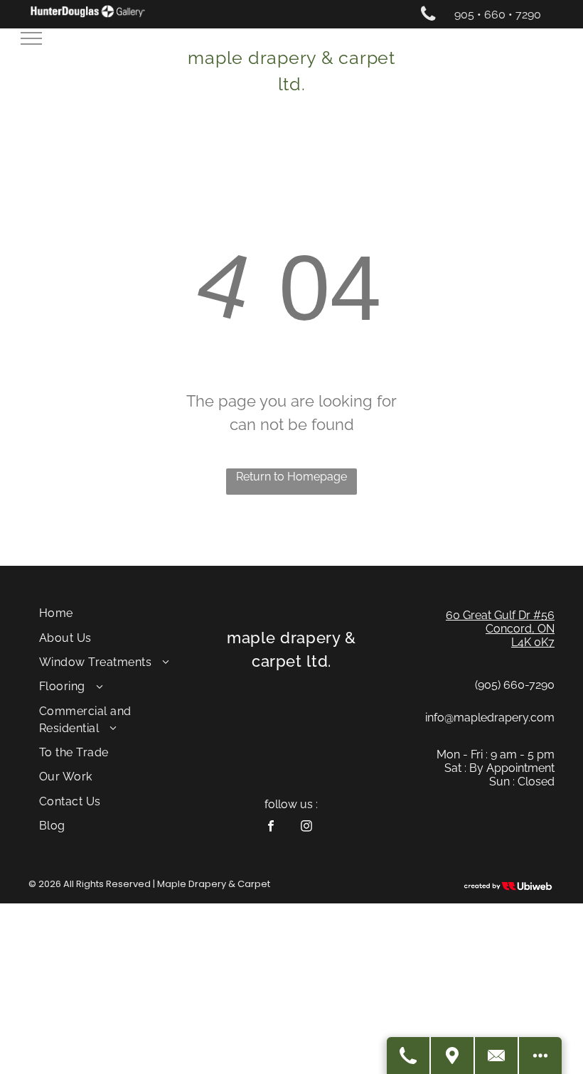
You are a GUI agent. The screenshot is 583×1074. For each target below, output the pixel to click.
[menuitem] (116, 613)
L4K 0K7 (533, 642)
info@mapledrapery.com (490, 717)
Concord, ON (520, 628)
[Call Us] (409, 1055)
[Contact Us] (497, 1055)
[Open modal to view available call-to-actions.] (540, 1055)
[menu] (31, 38)
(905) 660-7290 (515, 685)
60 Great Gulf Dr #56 (500, 615)
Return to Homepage (291, 476)
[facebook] (270, 827)
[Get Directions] (453, 1055)
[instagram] (306, 827)
